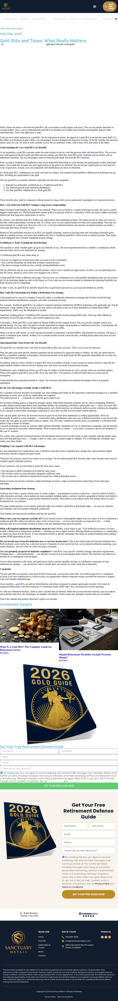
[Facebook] (102, 937)
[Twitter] (105, 937)
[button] (94, 6)
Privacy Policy (55, 781)
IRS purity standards (82, 155)
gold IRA (20, 584)
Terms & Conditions (79, 781)
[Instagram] (109, 937)
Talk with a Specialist (11, 28)
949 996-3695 (11, 34)
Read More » (4, 653)
